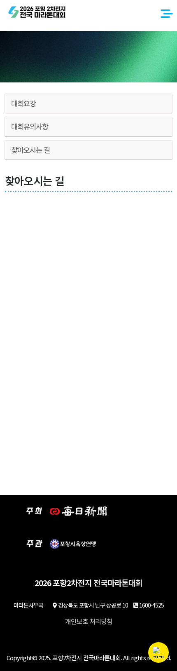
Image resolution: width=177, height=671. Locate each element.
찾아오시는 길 (30, 150)
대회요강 (23, 103)
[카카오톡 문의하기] (158, 652)
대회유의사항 (29, 126)
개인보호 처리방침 (88, 621)
